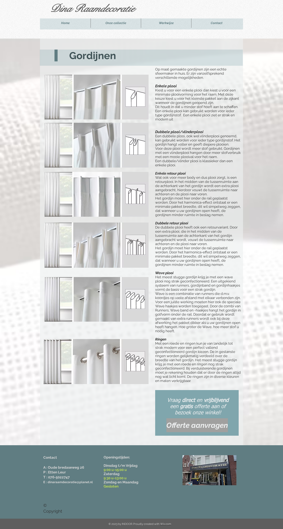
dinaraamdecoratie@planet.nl (70, 482)
